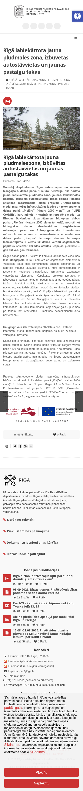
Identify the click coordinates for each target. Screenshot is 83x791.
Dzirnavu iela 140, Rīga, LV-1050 (28, 656)
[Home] (7, 79)
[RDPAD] (41, 11)
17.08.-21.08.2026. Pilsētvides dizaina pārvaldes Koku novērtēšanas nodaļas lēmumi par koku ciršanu (42, 633)
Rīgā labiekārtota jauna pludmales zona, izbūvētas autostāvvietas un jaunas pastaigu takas (34, 165)
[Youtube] (41, 26)
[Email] (57, 26)
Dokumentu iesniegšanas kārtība (32, 542)
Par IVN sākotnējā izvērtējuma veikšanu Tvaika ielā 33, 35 (43, 604)
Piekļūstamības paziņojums (28, 531)
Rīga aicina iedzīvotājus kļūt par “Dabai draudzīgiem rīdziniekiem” (43, 577)
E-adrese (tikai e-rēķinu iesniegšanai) (30, 666)
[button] (77, 16)
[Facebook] (33, 26)
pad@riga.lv (27, 671)
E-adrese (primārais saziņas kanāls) (30, 661)
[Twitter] (25, 26)
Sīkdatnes (11, 744)
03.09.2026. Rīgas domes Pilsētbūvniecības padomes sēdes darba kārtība (45, 591)
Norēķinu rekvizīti (20, 520)
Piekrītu (41, 772)
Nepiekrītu (41, 783)
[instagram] (49, 26)
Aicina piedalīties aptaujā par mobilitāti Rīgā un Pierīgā (43, 618)
